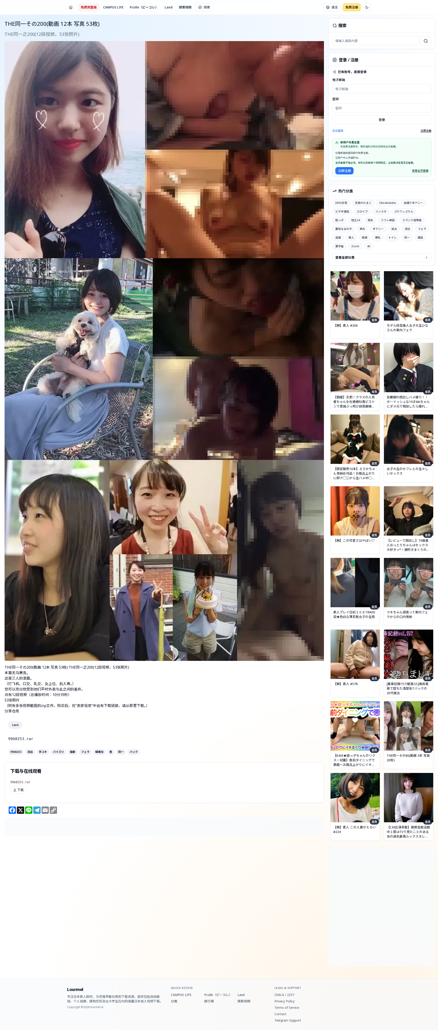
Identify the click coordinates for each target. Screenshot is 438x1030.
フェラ (85, 752)
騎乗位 (99, 752)
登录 (382, 120)
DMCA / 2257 (284, 995)
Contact (280, 1014)
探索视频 (185, 7)
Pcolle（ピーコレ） (144, 7)
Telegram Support (287, 1020)
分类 (174, 1001)
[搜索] (425, 40)
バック (134, 752)
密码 (335, 99)
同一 (121, 752)
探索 (207, 7)
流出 (30, 752)
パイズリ (58, 752)
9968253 (15, 752)
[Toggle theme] (367, 7)
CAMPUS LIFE (113, 7)
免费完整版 (89, 7)
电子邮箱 (338, 80)
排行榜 (209, 1001)
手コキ (43, 752)
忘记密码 (337, 131)
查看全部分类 (345, 257)
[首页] (70, 7)
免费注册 (351, 7)
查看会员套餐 (420, 171)
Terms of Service (286, 1007)
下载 (20, 790)
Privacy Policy (284, 1001)
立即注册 (425, 131)
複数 (72, 752)
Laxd (168, 7)
